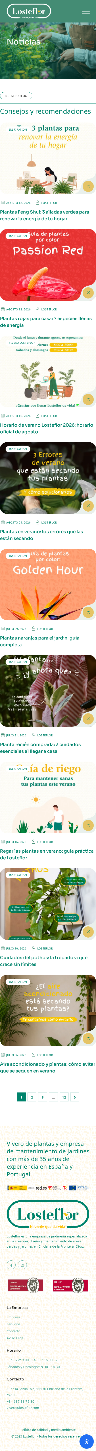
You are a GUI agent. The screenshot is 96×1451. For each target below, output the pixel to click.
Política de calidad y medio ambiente (48, 1430)
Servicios (13, 1324)
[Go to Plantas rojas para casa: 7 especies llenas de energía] (48, 265)
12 (64, 1097)
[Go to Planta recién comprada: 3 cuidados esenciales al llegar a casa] (48, 691)
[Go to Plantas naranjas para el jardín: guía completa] (48, 584)
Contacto (13, 1331)
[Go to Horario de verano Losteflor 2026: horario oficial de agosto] (48, 371)
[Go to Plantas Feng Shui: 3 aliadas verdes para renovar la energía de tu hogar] (48, 158)
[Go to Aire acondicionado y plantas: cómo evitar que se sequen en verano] (48, 1010)
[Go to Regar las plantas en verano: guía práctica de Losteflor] (48, 797)
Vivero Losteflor (22, 343)
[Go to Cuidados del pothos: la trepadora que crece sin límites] (48, 904)
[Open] (86, 1441)
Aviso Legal (15, 1338)
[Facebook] (11, 1264)
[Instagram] (22, 1264)
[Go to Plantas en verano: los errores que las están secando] (48, 478)
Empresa (13, 1317)
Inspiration (18, 130)
